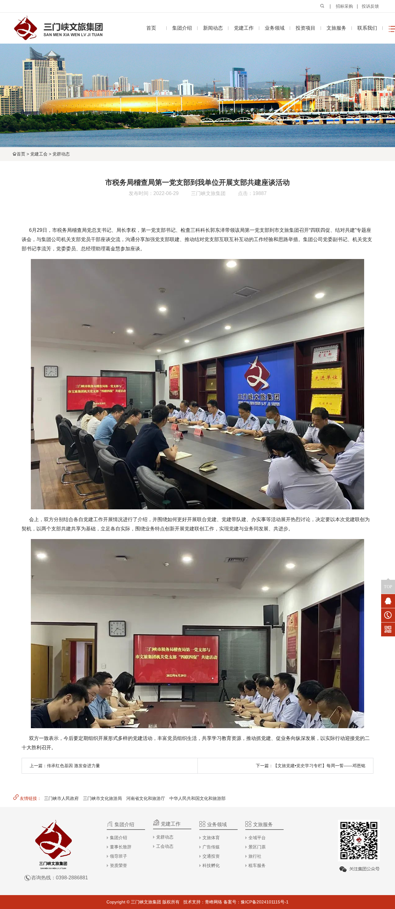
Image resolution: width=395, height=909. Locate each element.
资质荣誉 (118, 865)
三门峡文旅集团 (208, 193)
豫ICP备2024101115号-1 (265, 901)
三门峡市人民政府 (61, 798)
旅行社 (254, 856)
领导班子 (118, 856)
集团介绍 (118, 837)
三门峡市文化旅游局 (102, 798)
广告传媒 (211, 846)
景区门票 (257, 846)
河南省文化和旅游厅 (145, 798)
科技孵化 (211, 865)
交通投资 (211, 856)
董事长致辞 (120, 846)
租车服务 (257, 865)
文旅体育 (211, 837)
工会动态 (164, 846)
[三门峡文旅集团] (58, 28)
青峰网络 (213, 901)
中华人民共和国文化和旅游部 (197, 798)
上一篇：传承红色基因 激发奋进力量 (65, 765)
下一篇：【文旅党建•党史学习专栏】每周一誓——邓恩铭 (310, 765)
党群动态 (61, 153)
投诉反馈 (370, 6)
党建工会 (39, 153)
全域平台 (257, 837)
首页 (21, 153)
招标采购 (344, 6)
